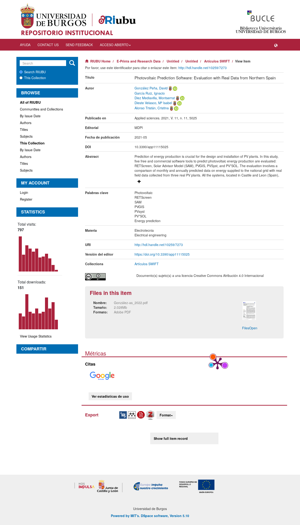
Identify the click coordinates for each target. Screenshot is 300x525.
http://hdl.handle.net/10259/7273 (202, 67)
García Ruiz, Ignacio (150, 93)
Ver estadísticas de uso (110, 396)
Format (165, 415)
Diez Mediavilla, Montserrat (155, 97)
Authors (25, 122)
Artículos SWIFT (217, 61)
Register (26, 199)
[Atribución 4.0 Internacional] (107, 276)
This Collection (35, 77)
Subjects (26, 136)
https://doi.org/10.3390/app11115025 (162, 254)
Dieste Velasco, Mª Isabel (153, 102)
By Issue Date (30, 116)
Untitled (173, 61)
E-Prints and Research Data (139, 61)
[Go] (72, 63)
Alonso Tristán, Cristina (152, 108)
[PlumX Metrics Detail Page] (217, 363)
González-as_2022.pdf (131, 302)
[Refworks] (141, 414)
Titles (24, 129)
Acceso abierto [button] (114, 44)
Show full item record (171, 438)
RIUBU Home (100, 61)
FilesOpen (249, 328)
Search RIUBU (35, 72)
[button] (276, 45)
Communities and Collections (41, 109)
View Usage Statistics (36, 336)
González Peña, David (151, 88)
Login (24, 192)
